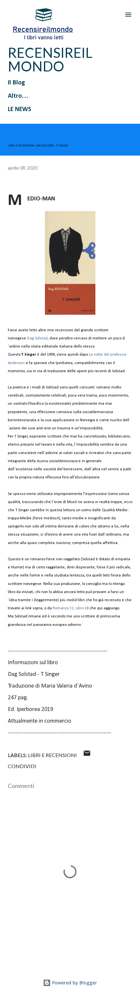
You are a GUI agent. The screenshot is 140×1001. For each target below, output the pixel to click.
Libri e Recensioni (52, 755)
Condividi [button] (22, 766)
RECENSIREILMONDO (50, 59)
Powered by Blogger (74, 983)
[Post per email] (87, 755)
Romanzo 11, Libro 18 (71, 608)
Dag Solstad (37, 338)
